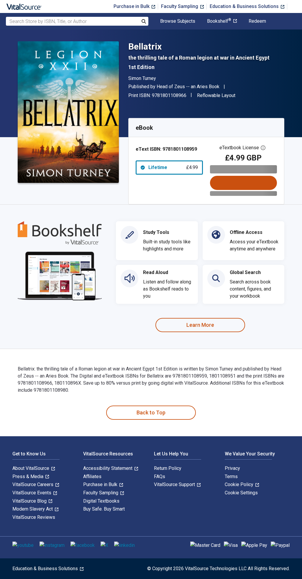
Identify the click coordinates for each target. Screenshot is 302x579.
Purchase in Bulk (132, 6)
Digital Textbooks (101, 501)
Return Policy (167, 468)
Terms (231, 476)
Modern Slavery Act (33, 509)
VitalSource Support (175, 484)
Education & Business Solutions (245, 6)
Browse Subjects (177, 21)
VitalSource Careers (33, 484)
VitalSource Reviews (33, 517)
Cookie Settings (241, 493)
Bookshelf (219, 21)
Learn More (200, 325)
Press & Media (28, 476)
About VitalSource (31, 468)
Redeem (257, 21)
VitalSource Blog (30, 501)
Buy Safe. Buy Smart (104, 509)
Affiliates (92, 476)
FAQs (159, 476)
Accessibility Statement (108, 468)
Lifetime (173, 167)
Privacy (232, 468)
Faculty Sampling (180, 6)
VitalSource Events (32, 493)
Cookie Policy (240, 484)
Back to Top (151, 412)
